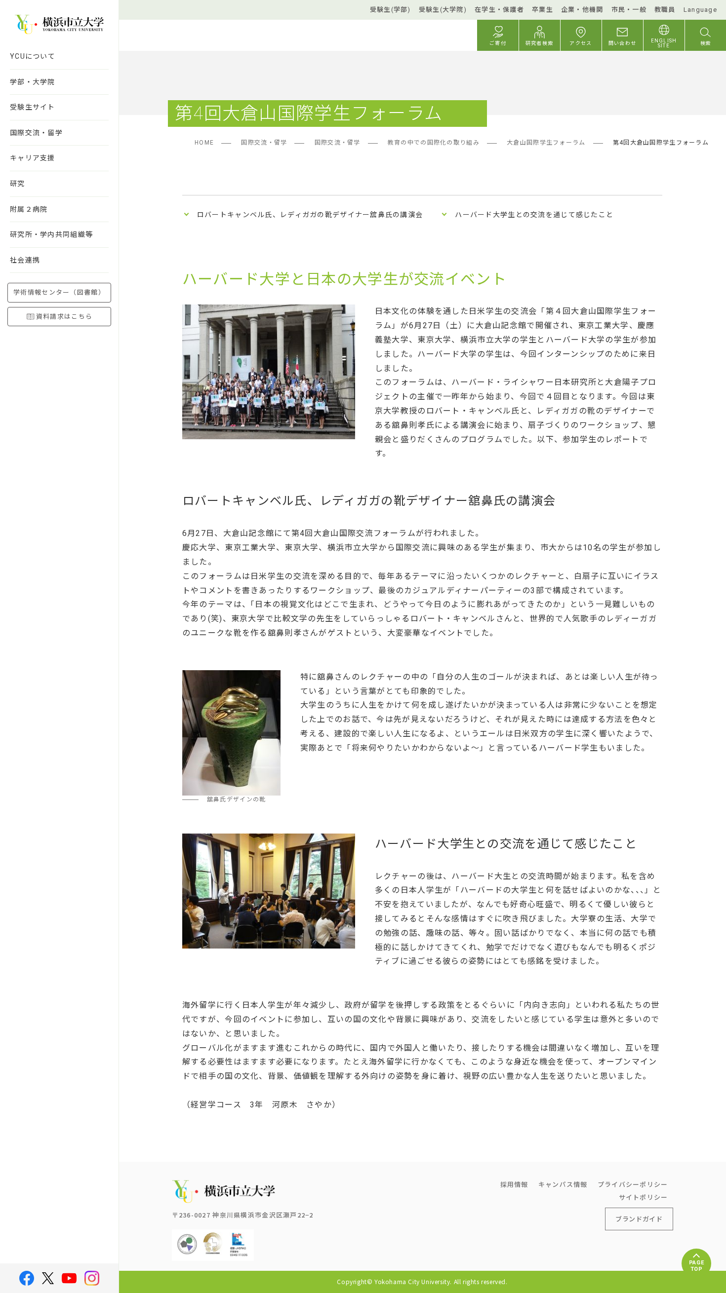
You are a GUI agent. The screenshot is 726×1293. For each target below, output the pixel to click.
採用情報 (514, 1184)
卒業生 (542, 9)
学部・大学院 (32, 82)
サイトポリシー (643, 1197)
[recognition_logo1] (187, 1237)
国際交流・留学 (36, 133)
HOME (204, 142)
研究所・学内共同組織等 (51, 234)
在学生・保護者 (499, 9)
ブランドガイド (639, 1218)
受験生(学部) (390, 9)
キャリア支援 (32, 158)
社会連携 (25, 260)
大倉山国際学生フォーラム (546, 142)
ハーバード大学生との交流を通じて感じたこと (534, 215)
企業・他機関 (582, 9)
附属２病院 (28, 209)
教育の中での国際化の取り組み (434, 142)
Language (700, 9)
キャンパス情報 (563, 1184)
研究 (17, 184)
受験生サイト (32, 107)
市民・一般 (628, 9)
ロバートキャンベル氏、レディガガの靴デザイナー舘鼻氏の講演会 (310, 215)
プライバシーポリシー (633, 1184)
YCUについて (32, 56)
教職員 (665, 9)
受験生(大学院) (443, 9)
